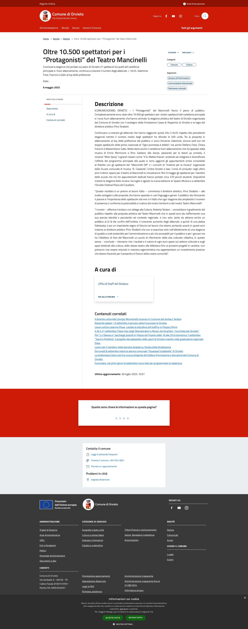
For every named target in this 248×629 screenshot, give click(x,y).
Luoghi (170, 554)
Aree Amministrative (50, 535)
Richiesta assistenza (92, 591)
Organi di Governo (48, 530)
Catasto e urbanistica (92, 545)
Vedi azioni (187, 52)
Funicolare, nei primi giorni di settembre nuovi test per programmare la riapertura (138, 363)
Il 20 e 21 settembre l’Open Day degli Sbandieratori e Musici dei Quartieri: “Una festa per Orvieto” (147, 331)
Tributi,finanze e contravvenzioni (141, 529)
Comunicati (172, 535)
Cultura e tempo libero (93, 535)
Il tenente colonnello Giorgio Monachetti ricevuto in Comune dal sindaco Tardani (138, 319)
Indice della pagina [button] (54, 99)
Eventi (170, 559)
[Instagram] (179, 16)
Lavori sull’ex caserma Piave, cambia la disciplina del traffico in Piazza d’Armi (136, 327)
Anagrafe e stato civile (93, 530)
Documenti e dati (48, 561)
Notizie (66, 39)
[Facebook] (165, 16)
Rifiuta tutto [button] (135, 617)
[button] (124, 624)
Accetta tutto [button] (113, 618)
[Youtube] (172, 16)
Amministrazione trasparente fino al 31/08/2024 (142, 583)
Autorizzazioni (131, 540)
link (151, 612)
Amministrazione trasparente (139, 576)
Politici (43, 550)
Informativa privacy (134, 590)
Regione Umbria (47, 3)
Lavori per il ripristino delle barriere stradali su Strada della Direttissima (133, 347)
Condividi (172, 52)
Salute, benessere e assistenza (139, 535)
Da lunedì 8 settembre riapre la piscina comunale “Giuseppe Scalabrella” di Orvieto (139, 351)
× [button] (245, 598)
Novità (56, 39)
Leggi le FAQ (88, 586)
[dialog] (124, 612)
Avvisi (170, 540)
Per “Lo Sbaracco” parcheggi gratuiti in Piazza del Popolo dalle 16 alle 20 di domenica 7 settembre (147, 335)
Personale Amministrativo (52, 555)
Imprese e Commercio (92, 540)
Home (46, 39)
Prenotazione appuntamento (96, 576)
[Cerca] (205, 15)
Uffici (42, 540)
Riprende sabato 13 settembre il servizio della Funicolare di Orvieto (131, 323)
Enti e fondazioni (48, 545)
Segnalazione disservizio (94, 581)
